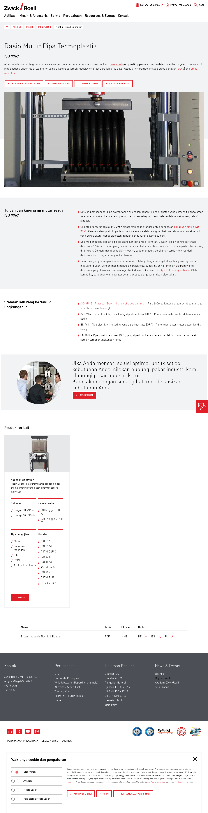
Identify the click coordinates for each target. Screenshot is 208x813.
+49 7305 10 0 (12, 690)
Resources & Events (100, 16)
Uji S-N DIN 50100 (115, 696)
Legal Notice (50, 741)
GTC (57, 674)
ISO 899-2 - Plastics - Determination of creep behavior (112, 303)
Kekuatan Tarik (114, 700)
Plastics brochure (119, 84)
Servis (55, 16)
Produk (21, 598)
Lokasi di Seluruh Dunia (69, 696)
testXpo (159, 674)
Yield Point (111, 705)
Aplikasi (10, 16)
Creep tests (117, 64)
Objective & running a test (25, 84)
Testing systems (89, 84)
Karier (58, 700)
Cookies (67, 741)
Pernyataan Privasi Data (22, 741)
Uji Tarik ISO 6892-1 (116, 691)
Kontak (123, 16)
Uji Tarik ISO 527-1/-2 (117, 687)
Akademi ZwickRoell (167, 682)
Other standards (60, 84)
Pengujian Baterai (115, 682)
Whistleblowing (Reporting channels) (76, 682)
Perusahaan (72, 16)
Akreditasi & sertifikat (67, 687)
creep (181, 68)
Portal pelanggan (180, 5)
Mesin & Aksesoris (33, 16)
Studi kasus (162, 687)
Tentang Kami (63, 691)
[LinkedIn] (10, 733)
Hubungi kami (86, 395)
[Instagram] (37, 733)
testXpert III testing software (173, 270)
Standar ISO (112, 674)
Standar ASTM (113, 678)
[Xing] (19, 733)
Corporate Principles (67, 678)
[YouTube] (28, 733)
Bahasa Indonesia (150, 5)
